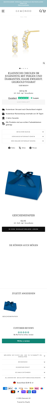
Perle (25, 17)
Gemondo (23, 362)
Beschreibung (23, 132)
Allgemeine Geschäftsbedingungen (23, 378)
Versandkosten (29, 93)
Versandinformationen (23, 136)
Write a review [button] (23, 341)
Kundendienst (23, 367)
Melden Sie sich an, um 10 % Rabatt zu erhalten (23, 356)
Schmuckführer (23, 372)
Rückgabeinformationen (23, 141)
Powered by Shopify (23, 402)
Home (21, 17)
